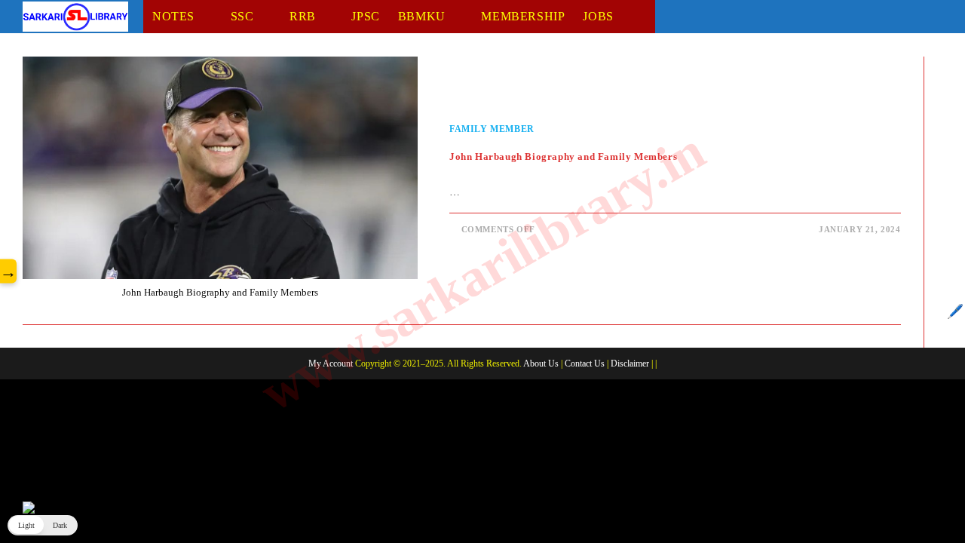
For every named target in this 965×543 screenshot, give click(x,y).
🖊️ (955, 311)
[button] (43, 525)
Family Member (492, 129)
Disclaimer (630, 363)
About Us (541, 363)
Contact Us (585, 363)
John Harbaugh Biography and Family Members (563, 156)
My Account (330, 363)
